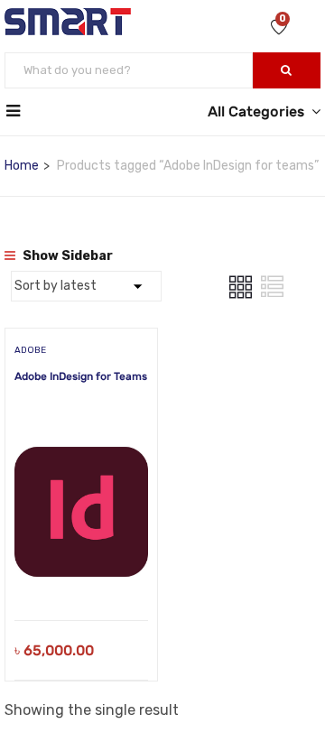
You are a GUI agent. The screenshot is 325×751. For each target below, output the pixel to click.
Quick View (82, 574)
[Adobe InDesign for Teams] (81, 434)
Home (22, 165)
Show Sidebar (66, 256)
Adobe (30, 350)
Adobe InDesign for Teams (80, 376)
